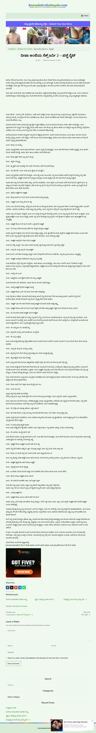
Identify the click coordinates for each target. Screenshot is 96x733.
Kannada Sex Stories (20, 606)
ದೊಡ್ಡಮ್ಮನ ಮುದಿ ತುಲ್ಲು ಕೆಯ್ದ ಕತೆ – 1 (75, 599)
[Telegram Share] (20, 587)
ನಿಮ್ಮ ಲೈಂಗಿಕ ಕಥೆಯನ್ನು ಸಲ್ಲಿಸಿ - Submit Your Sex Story (48, 23)
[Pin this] (16, 587)
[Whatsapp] (24, 587)
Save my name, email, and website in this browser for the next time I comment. (38, 658)
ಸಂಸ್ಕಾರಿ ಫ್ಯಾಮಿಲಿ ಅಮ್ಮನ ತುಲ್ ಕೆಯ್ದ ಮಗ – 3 (19, 613)
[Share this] (7, 587)
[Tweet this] (11, 587)
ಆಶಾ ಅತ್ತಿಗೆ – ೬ (85, 613)
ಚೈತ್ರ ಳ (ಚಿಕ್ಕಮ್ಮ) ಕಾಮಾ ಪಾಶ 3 (44, 599)
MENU (86, 16)
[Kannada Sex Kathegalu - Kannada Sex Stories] (47, 5)
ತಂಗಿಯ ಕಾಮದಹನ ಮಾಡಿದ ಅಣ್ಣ (16, 599)
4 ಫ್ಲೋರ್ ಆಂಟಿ (11, 707)
